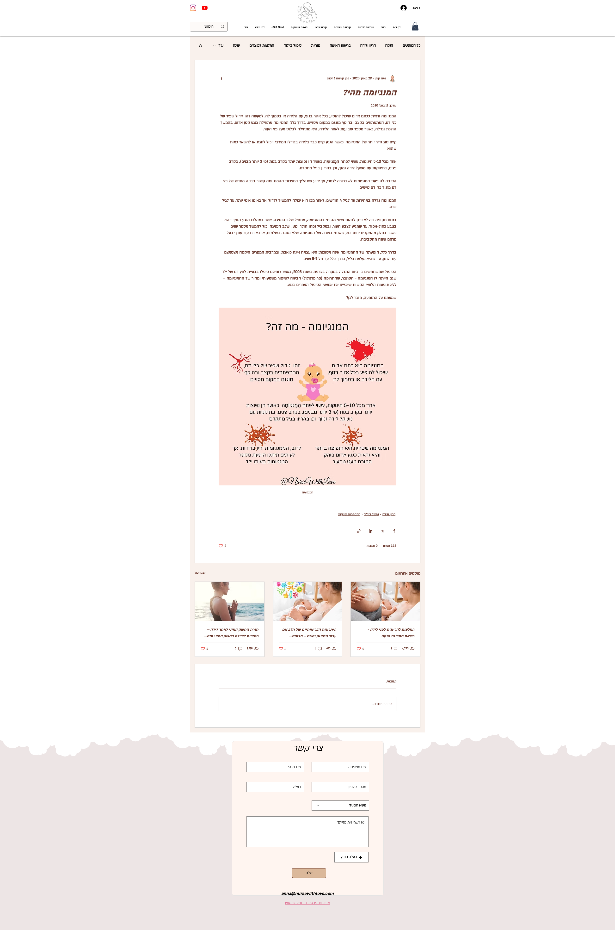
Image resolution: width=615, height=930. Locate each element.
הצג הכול (200, 573)
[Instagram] (193, 8)
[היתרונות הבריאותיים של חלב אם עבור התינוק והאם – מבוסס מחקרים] (307, 601)
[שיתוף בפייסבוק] (394, 531)
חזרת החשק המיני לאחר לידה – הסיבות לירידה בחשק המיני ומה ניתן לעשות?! (232, 633)
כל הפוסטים (411, 45)
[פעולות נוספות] (221, 78)
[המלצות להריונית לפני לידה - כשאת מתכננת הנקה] (385, 601)
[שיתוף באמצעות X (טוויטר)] (382, 531)
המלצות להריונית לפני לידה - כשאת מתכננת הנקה (390, 633)
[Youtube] (205, 8)
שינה (236, 45)
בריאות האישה (340, 45)
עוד (220, 45)
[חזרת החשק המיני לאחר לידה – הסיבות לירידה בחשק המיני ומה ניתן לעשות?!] (229, 601)
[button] (320, 27)
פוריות (315, 45)
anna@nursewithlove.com (307, 893)
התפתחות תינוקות (349, 514)
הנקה (389, 45)
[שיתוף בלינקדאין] (370, 531)
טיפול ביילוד (292, 45)
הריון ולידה (368, 45)
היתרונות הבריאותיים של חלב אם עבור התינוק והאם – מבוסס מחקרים (309, 633)
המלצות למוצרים (261, 45)
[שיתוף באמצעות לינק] (359, 531)
